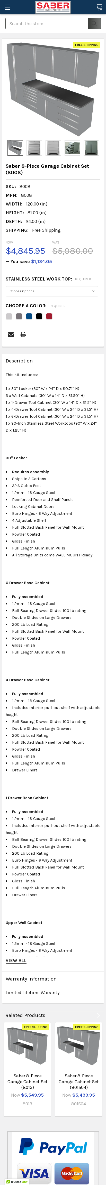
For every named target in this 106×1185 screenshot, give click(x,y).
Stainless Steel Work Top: (48, 279)
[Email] (11, 334)
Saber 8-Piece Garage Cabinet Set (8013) (27, 1081)
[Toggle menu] (7, 7)
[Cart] (99, 6)
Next (97, 1015)
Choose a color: (36, 306)
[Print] (23, 334)
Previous (91, 1015)
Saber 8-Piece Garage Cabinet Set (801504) (79, 1081)
